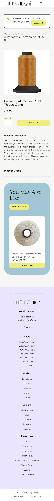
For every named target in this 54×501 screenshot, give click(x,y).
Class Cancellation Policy (27, 460)
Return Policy (27, 456)
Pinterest (27, 393)
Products (27, 420)
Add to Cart (27, 266)
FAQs (27, 442)
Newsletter (27, 451)
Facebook (27, 379)
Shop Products (19, 206)
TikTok (27, 398)
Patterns (27, 424)
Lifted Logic (36, 496)
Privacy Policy (27, 465)
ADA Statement (27, 475)
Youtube (27, 388)
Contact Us (27, 446)
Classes (27, 429)
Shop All (18, 34)
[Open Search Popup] (41, 3)
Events (27, 470)
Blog (27, 415)
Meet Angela (27, 410)
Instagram (27, 384)
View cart (38, 23)
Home (7, 34)
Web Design (18, 496)
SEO (26, 496)
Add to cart (33, 123)
